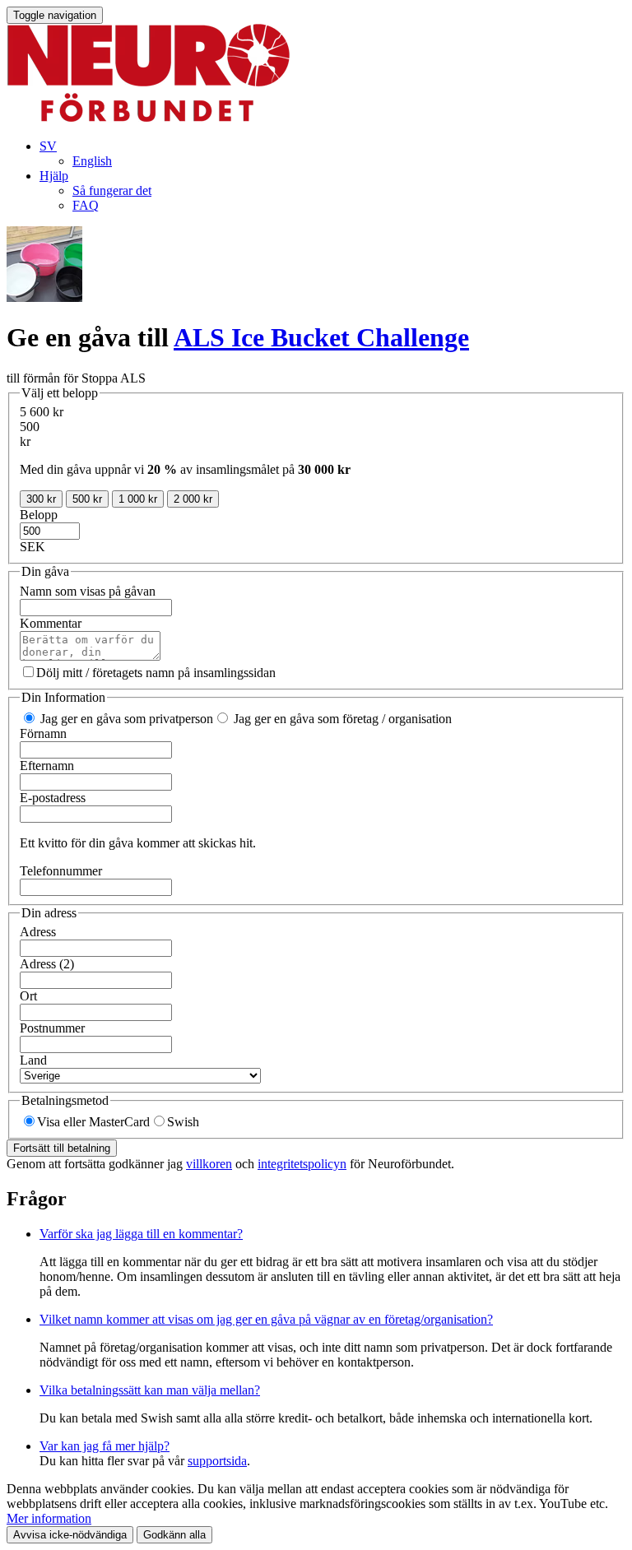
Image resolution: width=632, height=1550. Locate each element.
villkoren (209, 1164)
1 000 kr (137, 499)
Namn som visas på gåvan (88, 591)
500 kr (87, 499)
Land (33, 1060)
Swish (183, 1122)
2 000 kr (193, 499)
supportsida (217, 1461)
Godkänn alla (174, 1535)
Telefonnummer (61, 871)
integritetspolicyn (302, 1164)
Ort (28, 996)
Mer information (49, 1518)
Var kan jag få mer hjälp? (105, 1446)
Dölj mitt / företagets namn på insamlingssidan (156, 673)
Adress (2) (47, 964)
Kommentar (50, 623)
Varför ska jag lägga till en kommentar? (141, 1234)
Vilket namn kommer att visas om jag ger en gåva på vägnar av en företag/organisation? (266, 1319)
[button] (48, 146)
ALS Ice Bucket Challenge (321, 337)
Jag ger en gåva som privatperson (125, 719)
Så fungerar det (111, 190)
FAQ (85, 205)
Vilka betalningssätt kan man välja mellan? (150, 1390)
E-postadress (53, 798)
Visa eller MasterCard (93, 1122)
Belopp (39, 515)
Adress (38, 932)
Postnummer (52, 1028)
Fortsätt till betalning (61, 1148)
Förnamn (43, 733)
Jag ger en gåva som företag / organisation (341, 719)
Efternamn (47, 766)
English (92, 161)
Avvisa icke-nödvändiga (70, 1535)
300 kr (41, 499)
